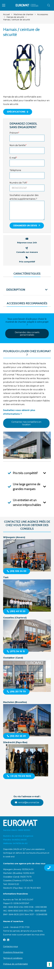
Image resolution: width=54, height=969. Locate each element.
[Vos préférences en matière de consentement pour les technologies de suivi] (49, 964)
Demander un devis (25, 225)
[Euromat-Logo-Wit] (27, 823)
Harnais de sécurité (15, 17)
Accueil (6, 14)
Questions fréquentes (13, 952)
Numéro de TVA (18, 182)
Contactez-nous (10, 946)
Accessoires (42, 14)
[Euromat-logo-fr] (27, 5)
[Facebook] (4, 940)
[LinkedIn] (8, 940)
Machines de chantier (23, 14)
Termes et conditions (12, 958)
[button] (3, 5)
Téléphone (15, 170)
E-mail (13, 158)
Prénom (14, 133)
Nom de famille (18, 145)
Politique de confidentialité (15, 964)
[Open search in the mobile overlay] (48, 5)
